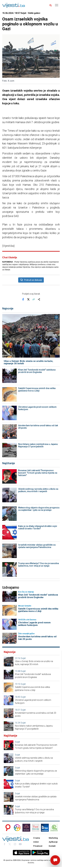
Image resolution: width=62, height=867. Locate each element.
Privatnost (37, 846)
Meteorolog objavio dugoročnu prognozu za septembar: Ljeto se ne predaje (38, 508)
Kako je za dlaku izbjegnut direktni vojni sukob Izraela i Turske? (37, 527)
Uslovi (36, 842)
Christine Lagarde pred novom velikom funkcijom (37, 408)
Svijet (23, 658)
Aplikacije (53, 842)
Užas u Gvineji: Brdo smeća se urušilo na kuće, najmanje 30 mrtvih (28, 362)
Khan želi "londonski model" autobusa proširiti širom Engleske (37, 371)
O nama (36, 838)
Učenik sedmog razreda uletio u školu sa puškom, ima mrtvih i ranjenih (38, 490)
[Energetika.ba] (55, 828)
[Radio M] (7, 828)
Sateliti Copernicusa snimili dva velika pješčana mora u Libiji (37, 389)
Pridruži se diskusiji (33, 280)
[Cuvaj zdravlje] (36, 828)
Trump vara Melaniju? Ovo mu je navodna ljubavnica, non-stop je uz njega (38, 564)
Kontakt (52, 846)
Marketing (53, 838)
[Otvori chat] (55, 860)
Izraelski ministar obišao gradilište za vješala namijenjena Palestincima (37, 546)
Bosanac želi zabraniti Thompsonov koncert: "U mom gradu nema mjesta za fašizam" (37, 472)
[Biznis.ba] (45, 828)
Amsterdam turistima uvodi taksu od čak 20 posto (38, 426)
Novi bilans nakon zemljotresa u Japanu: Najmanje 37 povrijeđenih (38, 445)
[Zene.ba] (26, 828)
